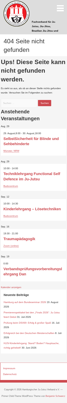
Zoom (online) (11, 245)
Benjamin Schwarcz (55, 396)
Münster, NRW (11, 150)
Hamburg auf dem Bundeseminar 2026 (25, 302)
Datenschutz (10, 374)
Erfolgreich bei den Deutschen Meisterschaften (29, 333)
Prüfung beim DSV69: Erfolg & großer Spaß (27, 322)
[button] (61, 6)
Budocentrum (10, 186)
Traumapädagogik (19, 239)
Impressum (9, 368)
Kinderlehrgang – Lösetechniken (32, 209)
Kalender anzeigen (11, 287)
